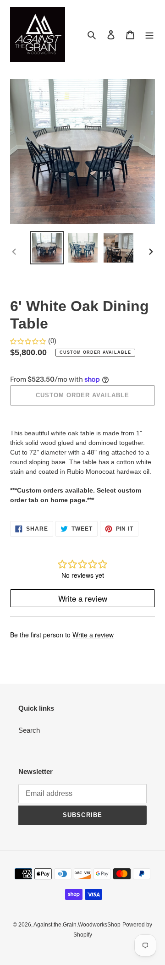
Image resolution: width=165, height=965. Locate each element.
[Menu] (149, 34)
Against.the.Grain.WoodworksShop (77, 924)
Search (29, 730)
